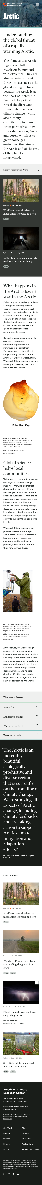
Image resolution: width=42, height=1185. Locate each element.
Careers (25, 1133)
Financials (26, 1138)
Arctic (6, 219)
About (6, 1149)
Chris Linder (9, 639)
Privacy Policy (7, 1119)
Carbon (13, 1071)
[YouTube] (18, 1174)
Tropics (13, 973)
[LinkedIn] (4, 1174)
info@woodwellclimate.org (15, 1106)
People (6, 1133)
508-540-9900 (10, 1109)
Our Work (7, 1128)
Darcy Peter (11, 624)
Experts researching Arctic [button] (15, 170)
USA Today (14, 1020)
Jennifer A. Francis (17, 1023)
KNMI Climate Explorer (17, 450)
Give (24, 1128)
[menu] (37, 4)
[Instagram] (9, 1174)
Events (6, 1144)
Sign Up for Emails (30, 1149)
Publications (27, 1144)
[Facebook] (13, 1173)
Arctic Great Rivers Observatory (19, 357)
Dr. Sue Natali (12, 634)
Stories (6, 1138)
